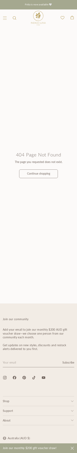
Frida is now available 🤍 (38, 4)
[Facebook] (14, 378)
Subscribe (68, 362)
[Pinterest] (24, 378)
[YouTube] (43, 378)
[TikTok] (34, 378)
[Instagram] (5, 378)
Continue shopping (38, 173)
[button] (14, 18)
